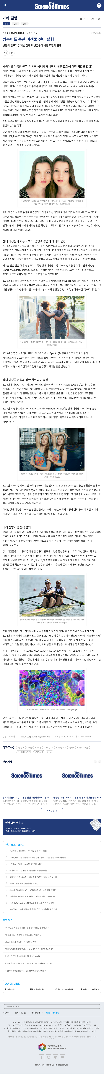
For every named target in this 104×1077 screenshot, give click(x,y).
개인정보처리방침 (52, 1012)
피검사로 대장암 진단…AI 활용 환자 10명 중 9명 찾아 (25, 970)
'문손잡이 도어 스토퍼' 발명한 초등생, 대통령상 (23, 934)
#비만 (39, 747)
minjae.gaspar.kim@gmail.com (35, 736)
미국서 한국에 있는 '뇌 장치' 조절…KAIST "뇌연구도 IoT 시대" (29, 963)
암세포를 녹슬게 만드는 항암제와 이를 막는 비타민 (28, 851)
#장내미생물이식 (24, 751)
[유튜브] (62, 1057)
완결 (24, 23)
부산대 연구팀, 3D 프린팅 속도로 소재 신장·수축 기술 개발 (31, 902)
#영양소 (72, 747)
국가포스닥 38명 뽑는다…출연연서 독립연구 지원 (28, 870)
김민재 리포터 (33, 32)
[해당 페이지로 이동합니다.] (27, 780)
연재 (15, 23)
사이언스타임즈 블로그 (91, 989)
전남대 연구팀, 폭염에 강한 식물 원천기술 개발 (22, 956)
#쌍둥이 (61, 747)
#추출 (49, 751)
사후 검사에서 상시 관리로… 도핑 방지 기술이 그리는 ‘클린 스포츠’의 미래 (37, 857)
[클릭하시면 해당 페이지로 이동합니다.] (52, 5)
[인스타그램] (48, 1057)
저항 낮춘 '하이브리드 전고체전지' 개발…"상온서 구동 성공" (32, 896)
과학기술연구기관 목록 (65, 989)
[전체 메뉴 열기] (4, 6)
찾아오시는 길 (20, 1012)
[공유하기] (5, 53)
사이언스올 (10, 989)
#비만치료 (50, 747)
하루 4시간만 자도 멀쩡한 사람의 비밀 (23, 883)
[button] (95, 761)
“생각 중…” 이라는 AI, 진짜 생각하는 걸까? (25, 864)
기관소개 (6, 1012)
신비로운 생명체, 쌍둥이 (13, 32)
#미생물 (29, 747)
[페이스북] (41, 1057)
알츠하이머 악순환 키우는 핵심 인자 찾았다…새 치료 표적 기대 (33, 909)
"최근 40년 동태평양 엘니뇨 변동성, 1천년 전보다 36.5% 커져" (29, 949)
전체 (6, 23)
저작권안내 (35, 1012)
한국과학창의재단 (38, 989)
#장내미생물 (84, 747)
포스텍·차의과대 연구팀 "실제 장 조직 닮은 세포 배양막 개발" (32, 890)
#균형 (20, 747)
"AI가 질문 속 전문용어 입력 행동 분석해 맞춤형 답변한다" (27, 927)
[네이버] (55, 1057)
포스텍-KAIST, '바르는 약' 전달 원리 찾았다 (21, 941)
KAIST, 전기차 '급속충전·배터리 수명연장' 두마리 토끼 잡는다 (33, 877)
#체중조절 (39, 751)
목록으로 (50, 810)
